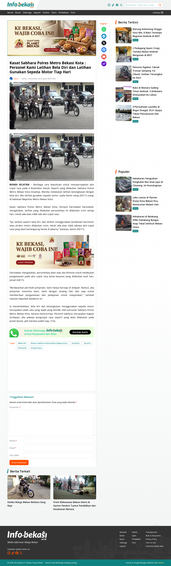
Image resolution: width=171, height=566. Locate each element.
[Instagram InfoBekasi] (109, 5)
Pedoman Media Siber (155, 546)
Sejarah (37, 12)
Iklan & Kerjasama (153, 535)
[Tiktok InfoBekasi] (113, 5)
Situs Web (14, 455)
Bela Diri (22, 343)
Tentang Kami (151, 532)
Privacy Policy (151, 539)
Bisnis (18, 12)
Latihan (76, 343)
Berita (10, 12)
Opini (53, 12)
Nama (13, 440)
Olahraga (27, 12)
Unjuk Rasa (36, 348)
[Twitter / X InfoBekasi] (121, 5)
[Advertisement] (52, 371)
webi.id (161, 562)
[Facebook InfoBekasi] (117, 5)
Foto (73, 12)
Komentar (15, 407)
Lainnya (156, 12)
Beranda (123, 532)
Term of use (151, 542)
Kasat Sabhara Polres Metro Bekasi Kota (49, 343)
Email (13, 448)
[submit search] (159, 5)
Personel (22, 348)
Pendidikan (63, 12)
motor (87, 343)
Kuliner (46, 12)
